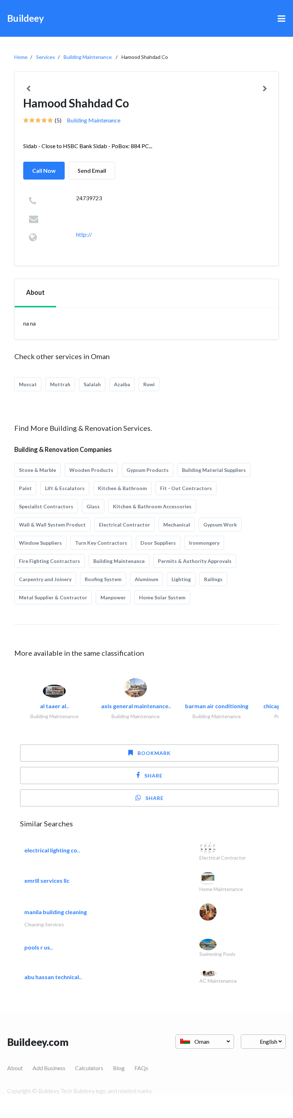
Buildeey (25, 18)
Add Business (49, 1067)
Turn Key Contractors (101, 543)
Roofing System (103, 579)
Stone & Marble (37, 470)
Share (153, 775)
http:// (84, 234)
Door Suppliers (158, 543)
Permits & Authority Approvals (195, 561)
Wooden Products (91, 470)
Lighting (181, 579)
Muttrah (60, 384)
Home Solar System (162, 597)
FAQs (141, 1067)
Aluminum (146, 579)
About (15, 1067)
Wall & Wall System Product (52, 525)
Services (45, 57)
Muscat (28, 384)
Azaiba (122, 384)
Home (21, 57)
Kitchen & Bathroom (122, 488)
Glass (93, 506)
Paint (25, 488)
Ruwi (149, 384)
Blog (119, 1067)
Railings (213, 579)
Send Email (92, 170)
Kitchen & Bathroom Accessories (152, 506)
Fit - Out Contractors (186, 488)
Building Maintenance (88, 57)
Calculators (89, 1067)
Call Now (44, 170)
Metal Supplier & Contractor (53, 597)
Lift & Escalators (65, 488)
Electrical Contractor (124, 525)
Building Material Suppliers (214, 470)
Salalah (92, 384)
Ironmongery (204, 543)
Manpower (113, 597)
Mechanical (176, 525)
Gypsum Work (220, 525)
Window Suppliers (40, 543)
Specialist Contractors (46, 506)
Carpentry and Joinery (45, 579)
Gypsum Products (147, 470)
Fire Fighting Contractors (49, 561)
